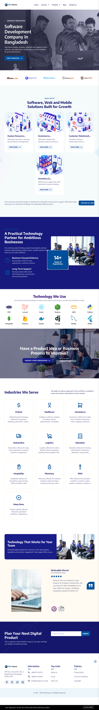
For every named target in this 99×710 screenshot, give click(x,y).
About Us (54, 672)
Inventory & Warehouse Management (44, 178)
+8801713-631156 (37, 677)
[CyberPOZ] (86, 78)
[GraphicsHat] (31, 78)
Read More (13, 147)
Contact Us (72, 5)
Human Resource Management (15, 136)
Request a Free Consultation (36, 360)
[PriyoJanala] (49, 78)
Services (44, 5)
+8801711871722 (67, 360)
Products (55, 5)
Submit (86, 634)
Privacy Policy (79, 672)
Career (53, 677)
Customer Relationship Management (80, 136)
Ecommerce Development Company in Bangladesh (44, 136)
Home (36, 5)
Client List (54, 681)
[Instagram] (22, 682)
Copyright (77, 681)
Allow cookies (88, 707)
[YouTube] (17, 682)
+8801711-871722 (37, 672)
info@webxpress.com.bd (39, 681)
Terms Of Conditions (81, 677)
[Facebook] (7, 682)
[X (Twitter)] (12, 682)
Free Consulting (13, 58)
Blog (64, 5)
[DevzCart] (68, 78)
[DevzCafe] (12, 78)
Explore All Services (87, 203)
